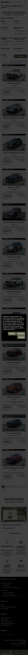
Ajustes (21, 337)
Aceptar (12, 333)
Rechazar (20, 333)
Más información (10, 329)
